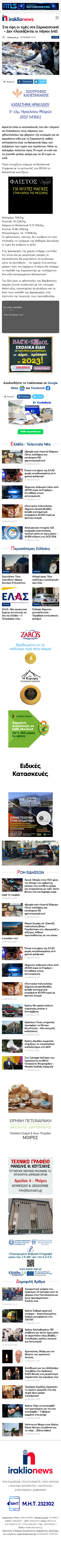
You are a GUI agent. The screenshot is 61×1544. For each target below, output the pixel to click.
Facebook (38, 388)
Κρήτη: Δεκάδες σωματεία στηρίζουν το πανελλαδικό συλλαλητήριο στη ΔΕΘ (39, 1043)
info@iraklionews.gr (33, 1527)
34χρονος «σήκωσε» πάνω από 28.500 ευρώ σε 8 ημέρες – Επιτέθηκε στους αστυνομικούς (41, 491)
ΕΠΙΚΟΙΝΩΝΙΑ (23, 1489)
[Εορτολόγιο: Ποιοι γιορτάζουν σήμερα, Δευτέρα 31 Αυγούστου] (15, 563)
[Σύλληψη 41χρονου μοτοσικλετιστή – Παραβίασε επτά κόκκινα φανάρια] (45, 596)
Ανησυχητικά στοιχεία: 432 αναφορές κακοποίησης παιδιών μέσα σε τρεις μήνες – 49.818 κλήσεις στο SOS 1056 (41, 532)
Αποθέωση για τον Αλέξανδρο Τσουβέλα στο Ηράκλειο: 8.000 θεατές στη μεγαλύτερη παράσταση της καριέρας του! (41, 1372)
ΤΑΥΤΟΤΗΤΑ (45, 1485)
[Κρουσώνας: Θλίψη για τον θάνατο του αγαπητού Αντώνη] (12, 1356)
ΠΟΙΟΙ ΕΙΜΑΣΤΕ (31, 1481)
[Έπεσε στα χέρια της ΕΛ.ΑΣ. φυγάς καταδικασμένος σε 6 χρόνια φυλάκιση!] (12, 475)
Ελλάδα (55, 37)
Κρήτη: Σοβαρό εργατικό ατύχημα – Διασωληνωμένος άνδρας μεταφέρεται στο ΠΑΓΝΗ (40, 1315)
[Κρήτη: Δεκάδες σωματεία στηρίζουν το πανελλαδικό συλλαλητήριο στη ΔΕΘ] (12, 1046)
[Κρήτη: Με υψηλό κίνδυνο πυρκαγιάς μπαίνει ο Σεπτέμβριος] (12, 1010)
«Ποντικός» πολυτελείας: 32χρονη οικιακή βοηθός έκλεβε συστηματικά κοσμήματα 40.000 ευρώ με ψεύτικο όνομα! (40, 511)
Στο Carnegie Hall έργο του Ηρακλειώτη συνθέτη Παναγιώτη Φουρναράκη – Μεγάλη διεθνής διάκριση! (39, 1062)
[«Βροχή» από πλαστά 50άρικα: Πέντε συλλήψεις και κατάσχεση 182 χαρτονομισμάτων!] (12, 456)
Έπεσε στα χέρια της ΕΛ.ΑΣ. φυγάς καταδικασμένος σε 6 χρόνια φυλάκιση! (40, 473)
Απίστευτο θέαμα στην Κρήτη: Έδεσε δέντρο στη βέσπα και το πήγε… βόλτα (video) (41, 1427)
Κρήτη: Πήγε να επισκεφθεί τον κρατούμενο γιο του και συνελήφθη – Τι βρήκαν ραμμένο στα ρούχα (40, 1410)
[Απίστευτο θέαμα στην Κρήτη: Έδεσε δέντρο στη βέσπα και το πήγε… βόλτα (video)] (12, 1429)
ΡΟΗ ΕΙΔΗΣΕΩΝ (11, 1481)
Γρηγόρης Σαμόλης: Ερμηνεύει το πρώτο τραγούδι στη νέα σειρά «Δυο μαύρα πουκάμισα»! (41, 1391)
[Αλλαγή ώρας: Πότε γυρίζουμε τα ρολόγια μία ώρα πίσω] (45, 563)
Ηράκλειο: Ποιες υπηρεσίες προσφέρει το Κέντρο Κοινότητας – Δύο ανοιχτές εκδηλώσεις (40, 1027)
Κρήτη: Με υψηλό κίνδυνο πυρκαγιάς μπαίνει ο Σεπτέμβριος (39, 1008)
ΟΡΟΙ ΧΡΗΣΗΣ (50, 1481)
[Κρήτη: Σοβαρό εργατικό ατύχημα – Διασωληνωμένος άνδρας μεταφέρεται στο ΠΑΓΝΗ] (12, 1316)
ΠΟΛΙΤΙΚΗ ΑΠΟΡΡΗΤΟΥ (22, 1485)
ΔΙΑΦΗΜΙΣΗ (39, 1489)
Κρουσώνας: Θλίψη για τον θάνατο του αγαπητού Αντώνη (39, 1354)
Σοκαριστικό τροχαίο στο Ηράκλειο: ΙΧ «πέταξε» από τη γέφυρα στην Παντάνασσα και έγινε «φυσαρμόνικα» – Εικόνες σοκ (41, 1294)
